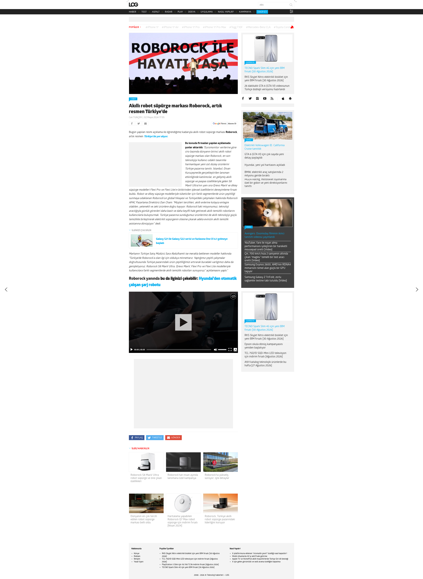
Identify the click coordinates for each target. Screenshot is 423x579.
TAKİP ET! (262, 12)
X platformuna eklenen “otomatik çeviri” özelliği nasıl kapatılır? (259, 554)
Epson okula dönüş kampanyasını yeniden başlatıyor (264, 346)
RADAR (168, 12)
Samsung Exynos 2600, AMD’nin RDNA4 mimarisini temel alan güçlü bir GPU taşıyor (268, 268)
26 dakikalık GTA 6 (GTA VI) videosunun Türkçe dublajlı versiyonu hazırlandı (267, 88)
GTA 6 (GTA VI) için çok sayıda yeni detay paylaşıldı (264, 156)
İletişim (137, 559)
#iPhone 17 (152, 27)
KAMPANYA (245, 12)
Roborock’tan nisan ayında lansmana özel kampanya (183, 477)
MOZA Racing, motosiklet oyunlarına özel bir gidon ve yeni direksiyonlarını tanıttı (266, 183)
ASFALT (156, 12)
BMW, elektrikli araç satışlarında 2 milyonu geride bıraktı (264, 174)
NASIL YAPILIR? (226, 12)
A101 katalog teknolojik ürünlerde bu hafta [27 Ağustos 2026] (265, 364)
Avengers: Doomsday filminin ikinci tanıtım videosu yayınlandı (264, 235)
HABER (132, 12)
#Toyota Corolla (283, 27)
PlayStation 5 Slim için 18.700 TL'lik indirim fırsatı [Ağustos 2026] (190, 565)
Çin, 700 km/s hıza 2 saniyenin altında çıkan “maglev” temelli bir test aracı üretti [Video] (266, 257)
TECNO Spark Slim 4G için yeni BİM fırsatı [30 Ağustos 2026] (265, 70)
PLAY (180, 12)
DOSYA (191, 12)
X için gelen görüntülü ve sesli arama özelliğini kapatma (256, 562)
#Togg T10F (236, 27)
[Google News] (224, 123)
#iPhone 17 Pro (191, 27)
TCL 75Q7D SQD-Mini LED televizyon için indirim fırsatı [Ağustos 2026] (265, 355)
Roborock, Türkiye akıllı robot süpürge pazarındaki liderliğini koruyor (220, 519)
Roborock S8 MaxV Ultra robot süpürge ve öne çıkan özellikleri (146, 478)
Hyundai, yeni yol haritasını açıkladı (265, 165)
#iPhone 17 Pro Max (214, 27)
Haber (133, 99)
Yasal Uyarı (138, 562)
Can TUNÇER (135, 117)
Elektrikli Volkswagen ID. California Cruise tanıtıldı (265, 147)
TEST (144, 12)
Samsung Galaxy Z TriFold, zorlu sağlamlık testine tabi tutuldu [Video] (266, 279)
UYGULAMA (207, 12)
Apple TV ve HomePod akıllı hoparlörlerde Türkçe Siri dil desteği (260, 559)
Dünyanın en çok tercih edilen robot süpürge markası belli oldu (144, 519)
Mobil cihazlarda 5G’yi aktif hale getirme (249, 556)
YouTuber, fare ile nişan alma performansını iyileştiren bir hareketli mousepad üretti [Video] (266, 246)
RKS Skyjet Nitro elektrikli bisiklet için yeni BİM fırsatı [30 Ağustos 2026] (266, 79)
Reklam (137, 556)
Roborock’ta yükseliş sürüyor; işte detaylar (217, 477)
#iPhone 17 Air (170, 27)
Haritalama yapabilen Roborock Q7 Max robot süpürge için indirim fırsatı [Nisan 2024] (183, 521)
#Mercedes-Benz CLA (258, 27)
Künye (136, 554)
